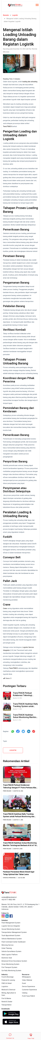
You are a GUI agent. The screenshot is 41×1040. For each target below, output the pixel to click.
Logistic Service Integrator (10, 926)
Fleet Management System (10, 923)
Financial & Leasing (8, 980)
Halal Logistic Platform (9, 955)
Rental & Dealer (6, 1002)
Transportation (6, 1005)
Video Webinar (27, 980)
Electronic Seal (6, 958)
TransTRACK (7, 126)
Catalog (24, 993)
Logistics (4, 986)
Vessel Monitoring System (10, 929)
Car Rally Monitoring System (11, 970)
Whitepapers (26, 977)
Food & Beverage (7, 977)
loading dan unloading (29, 82)
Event (24, 983)
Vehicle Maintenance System (11, 939)
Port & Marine (6, 998)
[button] (37, 5)
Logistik (15, 15)
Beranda (6, 15)
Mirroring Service (7, 945)
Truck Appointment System (10, 935)
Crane (5, 608)
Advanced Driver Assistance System (14, 961)
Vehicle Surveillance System (11, 951)
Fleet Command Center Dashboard (13, 942)
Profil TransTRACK (28, 996)
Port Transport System (9, 967)
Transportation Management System (14, 932)
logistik (13, 750)
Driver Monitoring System (10, 964)
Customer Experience (29, 990)
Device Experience (28, 986)
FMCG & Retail (6, 983)
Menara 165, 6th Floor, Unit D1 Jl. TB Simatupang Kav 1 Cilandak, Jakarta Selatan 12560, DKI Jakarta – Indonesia (20, 906)
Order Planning (6, 948)
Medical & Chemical (8, 990)
